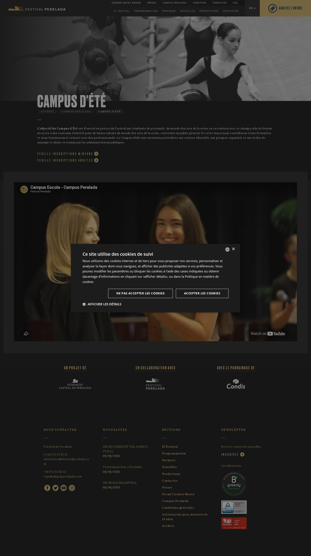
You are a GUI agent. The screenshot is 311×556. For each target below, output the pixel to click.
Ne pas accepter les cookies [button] (140, 293)
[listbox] (227, 249)
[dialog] (155, 278)
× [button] (233, 249)
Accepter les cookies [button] (202, 293)
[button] (102, 304)
